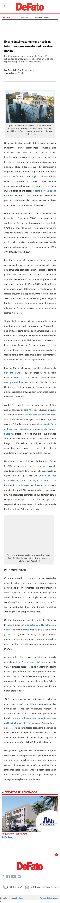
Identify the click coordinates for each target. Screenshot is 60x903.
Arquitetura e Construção (14, 834)
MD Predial (9, 837)
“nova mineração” (31, 662)
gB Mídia (19, 898)
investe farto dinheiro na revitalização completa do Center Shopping (30, 429)
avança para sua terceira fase (40, 414)
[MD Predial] (30, 814)
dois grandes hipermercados (19, 382)
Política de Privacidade (49, 898)
